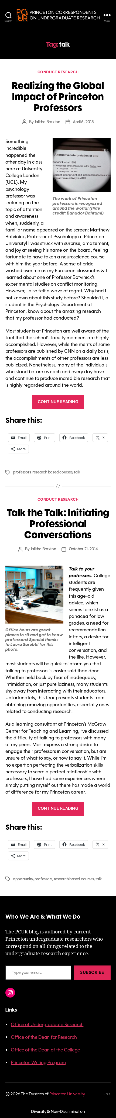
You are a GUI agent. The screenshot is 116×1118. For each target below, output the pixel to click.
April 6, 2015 (83, 122)
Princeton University (67, 1094)
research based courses (52, 472)
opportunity (23, 879)
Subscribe (92, 972)
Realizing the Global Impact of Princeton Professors (58, 96)
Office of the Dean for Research (44, 1037)
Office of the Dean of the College (45, 1049)
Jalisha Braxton (47, 122)
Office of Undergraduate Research (47, 1024)
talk (77, 472)
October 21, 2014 (83, 549)
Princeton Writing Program (38, 1062)
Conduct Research (58, 72)
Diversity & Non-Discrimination (58, 1111)
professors (22, 472)
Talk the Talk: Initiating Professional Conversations (58, 524)
